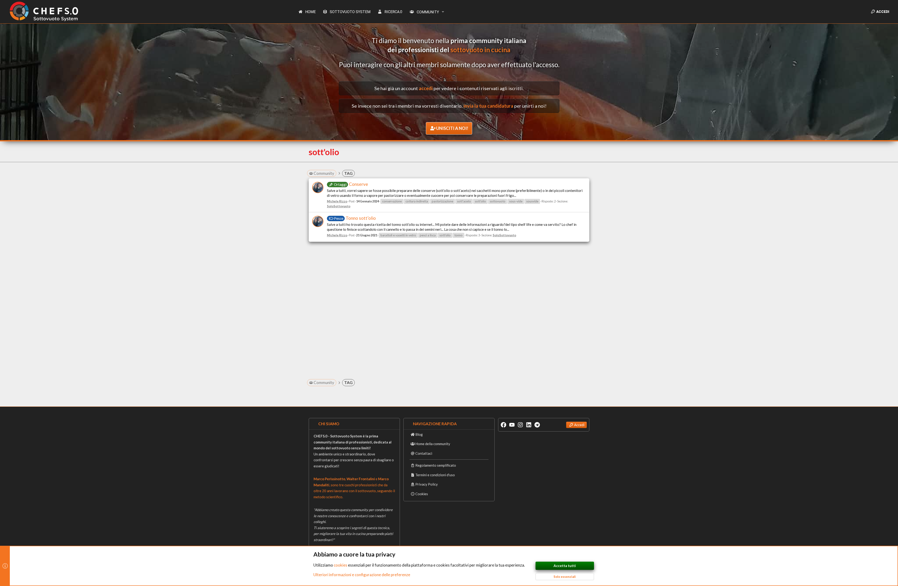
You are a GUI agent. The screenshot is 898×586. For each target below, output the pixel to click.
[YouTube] (512, 425)
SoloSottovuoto (338, 206)
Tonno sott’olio (355, 218)
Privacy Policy (426, 484)
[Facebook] (503, 425)
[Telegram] (537, 425)
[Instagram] (520, 425)
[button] (442, 11)
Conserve (351, 184)
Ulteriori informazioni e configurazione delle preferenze (361, 574)
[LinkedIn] (529, 425)
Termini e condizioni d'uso (435, 475)
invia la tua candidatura (488, 106)
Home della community (432, 444)
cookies (340, 565)
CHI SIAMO (328, 423)
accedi (426, 88)
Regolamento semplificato (435, 465)
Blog (419, 434)
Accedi (579, 425)
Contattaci (423, 453)
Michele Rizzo (337, 201)
